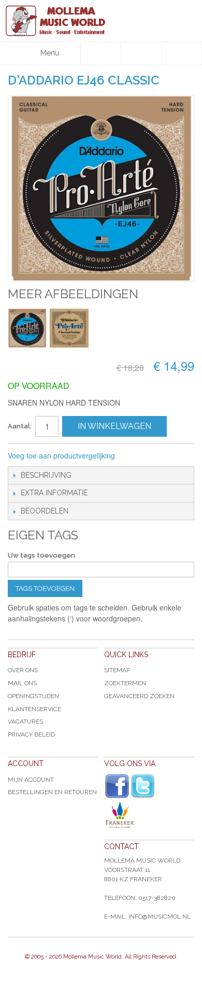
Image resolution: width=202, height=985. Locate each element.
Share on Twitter (178, 456)
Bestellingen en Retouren (52, 792)
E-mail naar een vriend (136, 456)
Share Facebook (157, 456)
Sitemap (117, 670)
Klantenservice (34, 709)
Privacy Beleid (31, 734)
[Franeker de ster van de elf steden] (149, 814)
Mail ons (22, 683)
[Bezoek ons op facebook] (117, 786)
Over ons (23, 670)
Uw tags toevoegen (41, 555)
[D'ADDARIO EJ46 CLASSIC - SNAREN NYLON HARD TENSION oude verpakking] (69, 328)
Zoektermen (125, 683)
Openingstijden (33, 696)
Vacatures (25, 721)
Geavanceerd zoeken (139, 696)
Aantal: (20, 426)
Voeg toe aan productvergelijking (61, 455)
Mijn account (31, 779)
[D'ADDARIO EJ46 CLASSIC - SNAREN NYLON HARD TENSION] (27, 328)
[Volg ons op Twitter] (143, 786)
